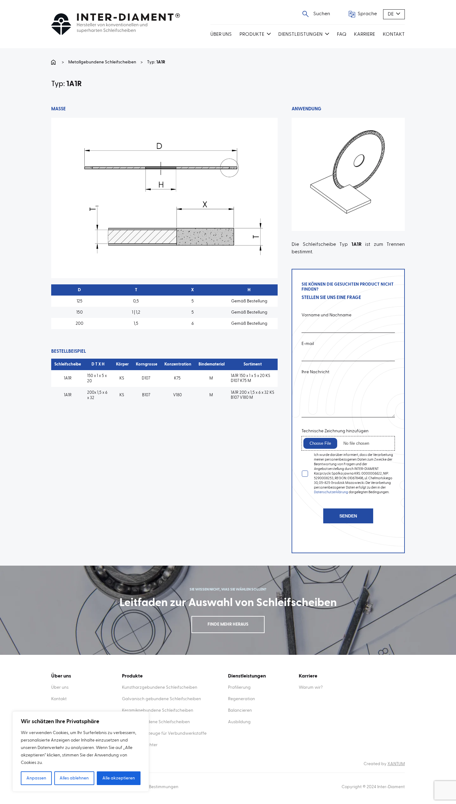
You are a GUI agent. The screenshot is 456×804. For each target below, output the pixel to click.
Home (54, 62)
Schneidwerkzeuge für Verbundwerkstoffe (164, 733)
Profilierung (239, 687)
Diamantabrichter (140, 745)
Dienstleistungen (300, 34)
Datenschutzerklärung (331, 492)
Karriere (364, 34)
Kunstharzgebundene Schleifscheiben (159, 687)
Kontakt (394, 34)
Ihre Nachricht (315, 372)
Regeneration (241, 699)
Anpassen (36, 778)
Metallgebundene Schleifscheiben (102, 62)
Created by (384, 764)
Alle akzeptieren (118, 778)
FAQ (341, 34)
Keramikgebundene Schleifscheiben (157, 710)
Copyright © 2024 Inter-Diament (373, 787)
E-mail (308, 344)
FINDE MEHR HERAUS (228, 624)
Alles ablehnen (74, 778)
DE (391, 14)
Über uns (221, 34)
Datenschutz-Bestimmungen (150, 787)
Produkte (251, 34)
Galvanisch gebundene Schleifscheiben (161, 699)
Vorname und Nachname (326, 315)
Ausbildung (239, 722)
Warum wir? (311, 687)
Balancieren (240, 710)
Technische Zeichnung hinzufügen (335, 431)
